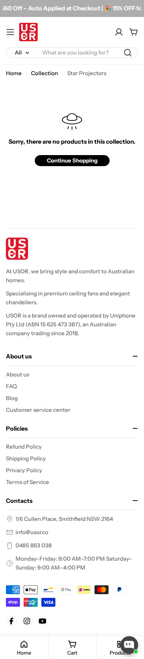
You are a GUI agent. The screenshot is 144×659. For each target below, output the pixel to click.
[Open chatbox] (129, 645)
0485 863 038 (34, 545)
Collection (44, 73)
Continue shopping (72, 160)
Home (14, 73)
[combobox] (72, 52)
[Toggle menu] (10, 32)
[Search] (127, 52)
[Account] (118, 32)
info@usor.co (32, 532)
